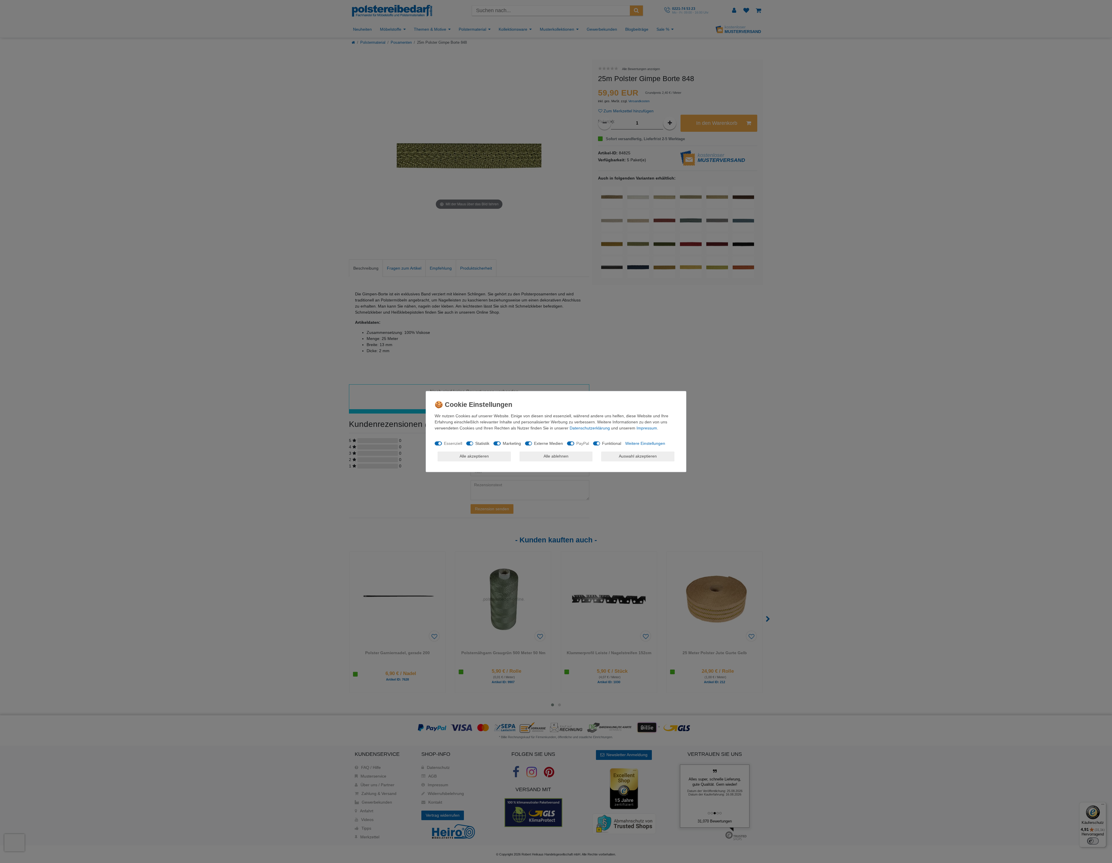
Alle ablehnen (556, 456)
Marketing (512, 443)
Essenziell (453, 443)
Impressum (647, 428)
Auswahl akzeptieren (638, 456)
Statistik (482, 443)
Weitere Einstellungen (645, 443)
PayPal (582, 443)
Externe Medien (548, 443)
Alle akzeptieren (474, 456)
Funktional (611, 443)
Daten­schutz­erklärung (590, 428)
